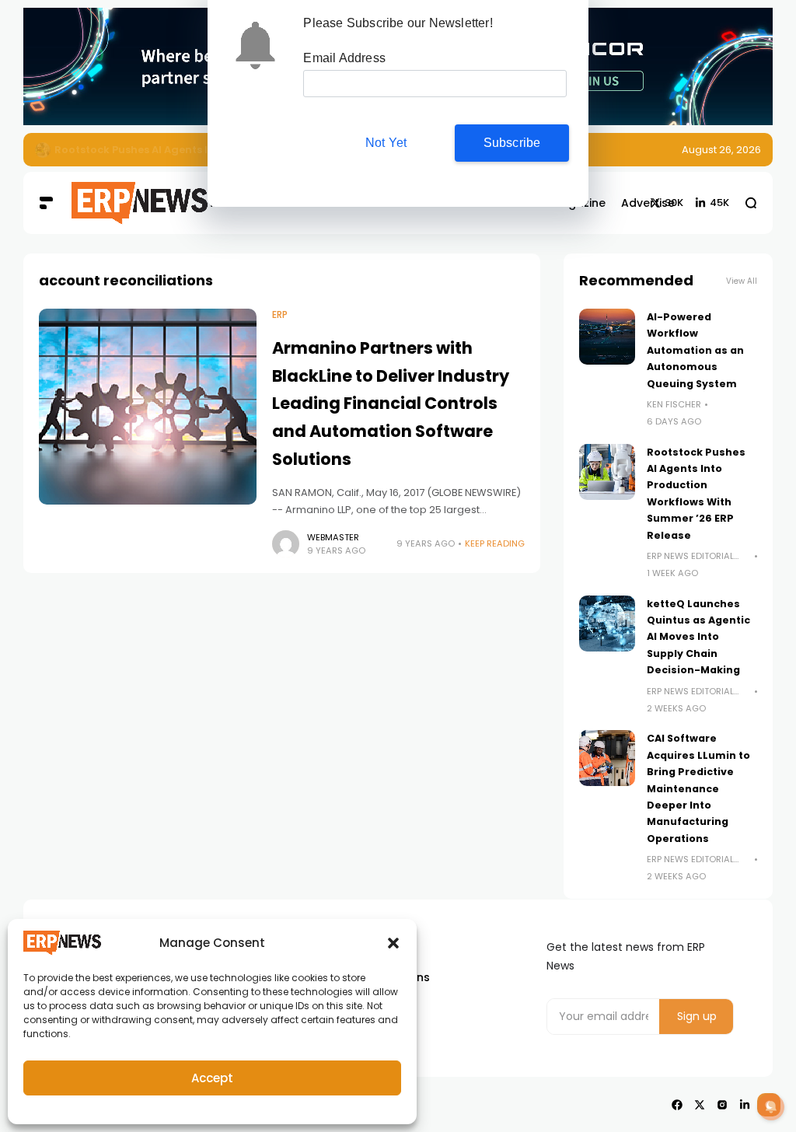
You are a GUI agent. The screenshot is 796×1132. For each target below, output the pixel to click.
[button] (393, 943)
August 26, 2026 (721, 149)
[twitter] (699, 1104)
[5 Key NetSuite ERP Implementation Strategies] (43, 150)
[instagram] (722, 1104)
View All (741, 281)
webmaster (333, 537)
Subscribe (512, 142)
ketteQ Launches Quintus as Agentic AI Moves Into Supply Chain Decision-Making (698, 637)
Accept (212, 1078)
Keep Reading (495, 543)
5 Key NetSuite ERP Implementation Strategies (179, 149)
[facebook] (677, 1104)
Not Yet (386, 142)
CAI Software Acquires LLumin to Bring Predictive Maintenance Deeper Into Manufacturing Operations (698, 788)
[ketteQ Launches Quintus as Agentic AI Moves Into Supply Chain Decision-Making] (607, 624)
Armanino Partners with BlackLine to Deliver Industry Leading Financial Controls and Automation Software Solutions (390, 403)
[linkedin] (744, 1104)
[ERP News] (119, 203)
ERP (280, 315)
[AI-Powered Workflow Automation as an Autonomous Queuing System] (607, 337)
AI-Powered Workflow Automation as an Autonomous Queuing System (695, 350)
